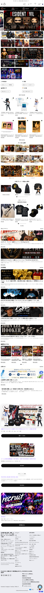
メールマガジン (32, 537)
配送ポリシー (31, 553)
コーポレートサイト (27, 585)
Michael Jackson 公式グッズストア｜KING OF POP (21, 545)
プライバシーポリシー (33, 558)
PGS (20, 590)
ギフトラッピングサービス (34, 542)
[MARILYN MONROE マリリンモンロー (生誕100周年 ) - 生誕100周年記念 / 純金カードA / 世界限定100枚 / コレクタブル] (36, 127)
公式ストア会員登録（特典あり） (35, 535)
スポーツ (16, 558)
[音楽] (34, 8)
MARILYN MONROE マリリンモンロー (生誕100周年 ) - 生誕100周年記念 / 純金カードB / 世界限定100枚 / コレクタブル (22, 135)
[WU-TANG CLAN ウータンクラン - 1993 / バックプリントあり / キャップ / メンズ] (36, 211)
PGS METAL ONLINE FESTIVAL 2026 (21, 542)
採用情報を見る (22, 525)
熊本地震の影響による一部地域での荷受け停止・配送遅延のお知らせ (18, 389)
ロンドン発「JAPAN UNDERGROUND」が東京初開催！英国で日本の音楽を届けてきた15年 (17, 360)
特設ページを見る (22, 435)
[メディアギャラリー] (8, 35)
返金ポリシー (31, 551)
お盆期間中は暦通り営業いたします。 (9, 380)
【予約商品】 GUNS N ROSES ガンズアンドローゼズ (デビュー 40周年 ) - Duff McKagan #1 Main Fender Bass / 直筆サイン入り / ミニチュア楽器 (7, 220)
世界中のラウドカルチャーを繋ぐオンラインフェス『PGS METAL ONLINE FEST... (20, 260)
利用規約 (31, 549)
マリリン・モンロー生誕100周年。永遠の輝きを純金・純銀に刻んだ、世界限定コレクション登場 (22, 281)
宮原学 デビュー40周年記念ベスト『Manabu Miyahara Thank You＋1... (27, 360)
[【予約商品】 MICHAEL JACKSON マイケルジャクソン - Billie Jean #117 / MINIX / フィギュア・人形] (8, 104)
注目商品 (16, 538)
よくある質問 (31, 546)
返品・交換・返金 (32, 544)
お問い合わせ (31, 547)
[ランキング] (13, 8)
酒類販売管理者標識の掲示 (34, 556)
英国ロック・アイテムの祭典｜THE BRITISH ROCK (21, 551)
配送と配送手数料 (32, 540)
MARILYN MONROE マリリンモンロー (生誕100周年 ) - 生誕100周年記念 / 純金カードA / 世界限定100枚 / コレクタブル (36, 135)
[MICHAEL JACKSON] (6, 188)
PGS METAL (22, 485)
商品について (31, 560)
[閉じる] (42, 1)
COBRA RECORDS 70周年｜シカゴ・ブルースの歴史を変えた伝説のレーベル (19, 318)
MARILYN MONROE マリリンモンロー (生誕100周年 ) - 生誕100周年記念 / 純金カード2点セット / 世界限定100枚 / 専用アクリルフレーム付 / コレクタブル (7, 135)
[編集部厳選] (23, 8)
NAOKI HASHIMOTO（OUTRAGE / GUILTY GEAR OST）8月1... (38, 360)
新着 (16, 535)
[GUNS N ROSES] (38, 188)
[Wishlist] (35, 4)
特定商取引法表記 (32, 554)
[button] (2, 4)
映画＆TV (17, 560)
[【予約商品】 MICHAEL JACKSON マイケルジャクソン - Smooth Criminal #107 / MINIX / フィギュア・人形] (36, 104)
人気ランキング (18, 537)
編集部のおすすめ (18, 566)
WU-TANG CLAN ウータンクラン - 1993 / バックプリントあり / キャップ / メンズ (36, 220)
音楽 (16, 557)
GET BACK (22, 465)
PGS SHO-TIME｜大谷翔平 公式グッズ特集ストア (22, 554)
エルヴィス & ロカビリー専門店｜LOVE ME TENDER (21, 548)
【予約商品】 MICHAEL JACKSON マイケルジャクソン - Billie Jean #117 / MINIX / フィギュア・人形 (7, 113)
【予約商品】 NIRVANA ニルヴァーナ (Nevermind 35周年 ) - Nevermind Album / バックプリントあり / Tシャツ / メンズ (22, 113)
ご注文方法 (31, 538)
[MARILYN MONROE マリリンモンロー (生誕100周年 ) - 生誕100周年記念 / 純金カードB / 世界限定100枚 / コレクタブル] (22, 127)
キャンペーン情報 (18, 540)
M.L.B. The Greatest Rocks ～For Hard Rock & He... (5, 360)
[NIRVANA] (17, 188)
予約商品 (16, 564)
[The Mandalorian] (27, 188)
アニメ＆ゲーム (18, 562)
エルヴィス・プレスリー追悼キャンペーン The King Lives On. (15, 242)
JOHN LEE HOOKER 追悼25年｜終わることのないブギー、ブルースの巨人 (18, 336)
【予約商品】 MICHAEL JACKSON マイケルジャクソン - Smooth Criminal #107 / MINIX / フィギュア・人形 (35, 113)
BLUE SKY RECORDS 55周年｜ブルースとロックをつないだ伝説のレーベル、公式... (20, 300)
